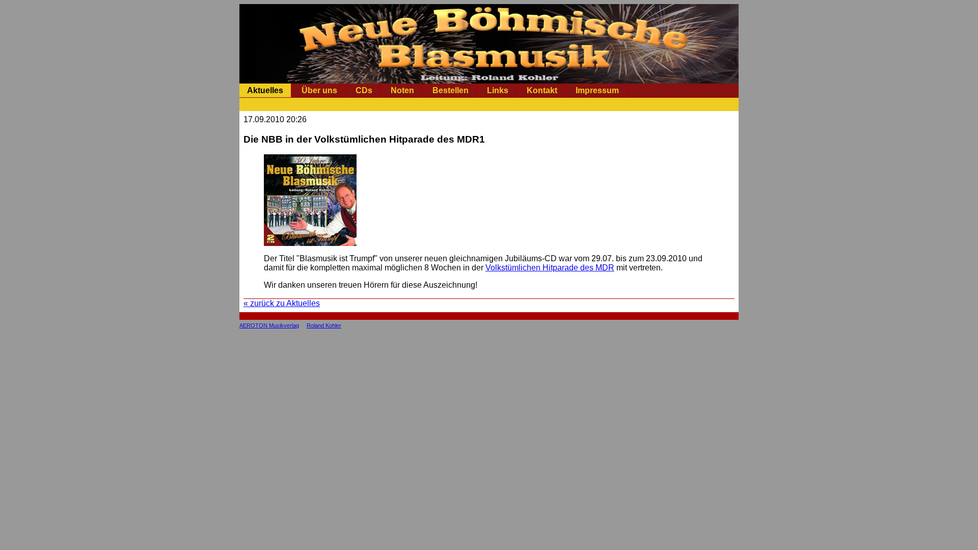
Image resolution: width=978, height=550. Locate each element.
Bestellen (450, 90)
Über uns (319, 90)
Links (497, 90)
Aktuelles (265, 90)
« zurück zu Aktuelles (281, 303)
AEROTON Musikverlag (269, 325)
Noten (402, 90)
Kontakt (542, 90)
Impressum (597, 90)
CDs (364, 90)
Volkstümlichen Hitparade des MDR (549, 267)
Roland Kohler (324, 325)
